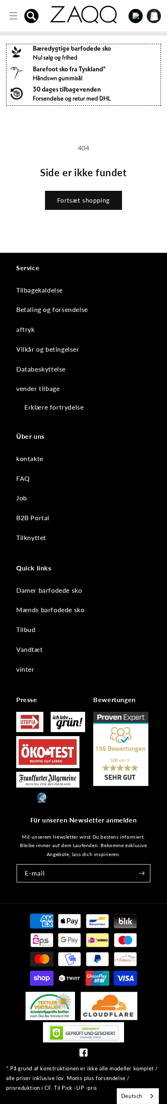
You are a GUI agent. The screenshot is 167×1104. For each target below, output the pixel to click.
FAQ (23, 478)
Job (21, 498)
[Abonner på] (141, 873)
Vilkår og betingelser (47, 349)
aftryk (25, 329)
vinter (25, 669)
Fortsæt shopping (83, 200)
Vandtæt (29, 649)
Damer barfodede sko (49, 590)
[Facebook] (83, 1054)
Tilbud (26, 629)
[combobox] (138, 1096)
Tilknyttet (31, 537)
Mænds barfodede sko (50, 609)
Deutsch (131, 1096)
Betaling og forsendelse (52, 309)
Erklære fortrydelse (54, 407)
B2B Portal (32, 517)
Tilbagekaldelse (39, 290)
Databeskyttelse (41, 369)
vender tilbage (38, 388)
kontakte (29, 458)
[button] (32, 16)
